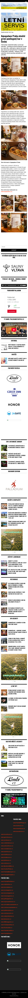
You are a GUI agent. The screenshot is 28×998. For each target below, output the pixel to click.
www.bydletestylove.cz (7, 914)
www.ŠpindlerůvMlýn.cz (7, 870)
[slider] (24, 285)
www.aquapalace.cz (6, 191)
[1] (14, 542)
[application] (14, 285)
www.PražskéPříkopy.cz (19, 827)
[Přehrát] (3, 285)
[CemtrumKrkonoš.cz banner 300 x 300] (14, 669)
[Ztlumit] (21, 285)
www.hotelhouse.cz (6, 859)
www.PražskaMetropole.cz (8, 876)
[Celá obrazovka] (25, 335)
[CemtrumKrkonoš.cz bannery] (14, 6)
